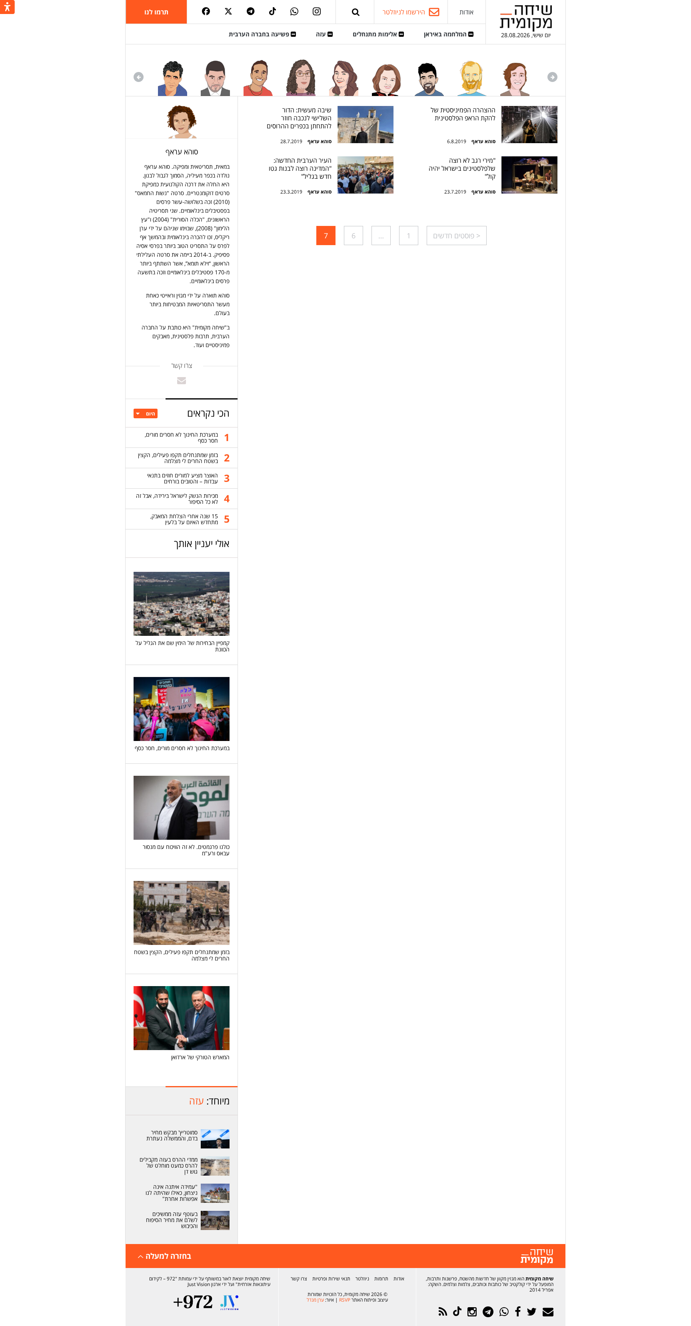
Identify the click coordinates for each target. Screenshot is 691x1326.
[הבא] (139, 77)
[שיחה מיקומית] (536, 1257)
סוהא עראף (483, 141)
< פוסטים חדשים (456, 235)
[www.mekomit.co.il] (529, 124)
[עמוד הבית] (526, 18)
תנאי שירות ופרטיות (331, 1278)
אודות (466, 12)
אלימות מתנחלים (376, 34)
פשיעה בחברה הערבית (260, 34)
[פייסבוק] (206, 11)
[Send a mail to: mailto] (181, 380)
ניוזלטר (362, 1278)
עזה (322, 34)
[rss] (443, 1311)
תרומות (381, 1278)
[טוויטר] (228, 11)
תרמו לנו (156, 12)
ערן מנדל (315, 1299)
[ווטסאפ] (294, 12)
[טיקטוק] (272, 11)
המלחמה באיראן (446, 34)
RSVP (344, 1299)
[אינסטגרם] (317, 12)
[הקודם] (552, 77)
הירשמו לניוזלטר (404, 12)
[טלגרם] (250, 11)
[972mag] (193, 1302)
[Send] (356, 12)
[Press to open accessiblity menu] (7, 7)
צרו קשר (299, 1278)
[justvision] (229, 1302)
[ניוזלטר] (548, 1311)
